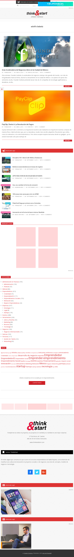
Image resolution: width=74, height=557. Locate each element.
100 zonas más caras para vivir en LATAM (26, 194)
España (22, 361)
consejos (55, 352)
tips (53, 366)
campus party (21, 352)
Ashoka (14, 352)
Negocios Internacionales (12, 332)
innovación (6, 363)
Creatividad (7, 294)
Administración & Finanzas (10, 282)
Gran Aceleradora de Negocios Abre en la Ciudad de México (25, 70)
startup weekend (36, 367)
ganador (58, 361)
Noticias (35, 72)
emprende (40, 355)
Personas (5, 336)
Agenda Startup (5, 352)
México (42, 363)
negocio (49, 364)
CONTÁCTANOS (37, 383)
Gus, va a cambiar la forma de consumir (25, 185)
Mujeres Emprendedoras (11, 303)
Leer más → (68, 86)
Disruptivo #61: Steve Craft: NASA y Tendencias (27, 158)
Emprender (36, 358)
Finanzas (6, 286)
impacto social (65, 361)
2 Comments (47, 72)
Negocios (5, 329)
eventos (40, 361)
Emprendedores (7, 291)
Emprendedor (53, 355)
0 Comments (47, 160)
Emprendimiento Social (10, 361)
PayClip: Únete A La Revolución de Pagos (18, 124)
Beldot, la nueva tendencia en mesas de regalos (28, 167)
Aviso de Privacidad (46, 553)
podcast (68, 364)
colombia (27, 352)
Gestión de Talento (10, 339)
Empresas (5, 305)
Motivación (7, 301)
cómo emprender (13, 355)
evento (34, 361)
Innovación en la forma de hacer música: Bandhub (28, 212)
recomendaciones (10, 367)
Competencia (34, 352)
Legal (5, 310)
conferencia (49, 352)
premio (3, 366)
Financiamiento (49, 361)
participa (62, 364)
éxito (56, 367)
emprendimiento (54, 358)
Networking (7, 341)
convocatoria (63, 352)
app (10, 352)
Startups (30, 127)
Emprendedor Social (22, 358)
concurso (41, 352)
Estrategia (7, 308)
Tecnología (7, 176)
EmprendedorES (5, 185)
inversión (13, 364)
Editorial (4, 289)
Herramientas (6, 317)
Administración (8, 284)
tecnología (47, 366)
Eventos (30, 72)
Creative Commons (28, 553)
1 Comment (42, 127)
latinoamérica (20, 364)
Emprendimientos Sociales (12, 298)
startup (20, 366)
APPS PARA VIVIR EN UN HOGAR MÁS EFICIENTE (27, 176)
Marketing (7, 322)
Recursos (7, 194)
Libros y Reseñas (9, 320)
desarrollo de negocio (27, 355)
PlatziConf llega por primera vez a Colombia (26, 203)
